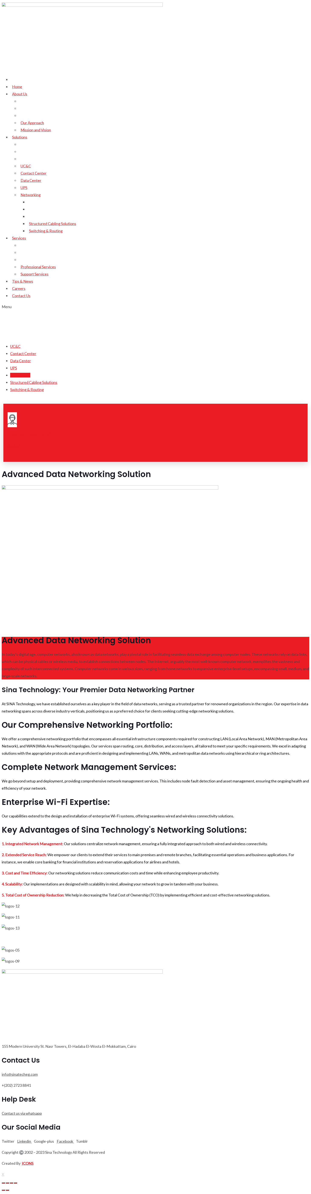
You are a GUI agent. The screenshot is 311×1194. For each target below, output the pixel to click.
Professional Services (38, 266)
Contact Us (21, 295)
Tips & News (22, 281)
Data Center (31, 180)
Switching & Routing (46, 230)
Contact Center (34, 173)
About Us (19, 94)
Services (19, 238)
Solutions (19, 137)
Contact (14, 446)
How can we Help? (30, 434)
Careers (18, 288)
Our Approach (32, 122)
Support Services (34, 274)
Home (17, 86)
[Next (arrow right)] (7, 1190)
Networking (31, 194)
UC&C (26, 166)
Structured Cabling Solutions (52, 223)
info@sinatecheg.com (20, 1074)
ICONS (27, 1163)
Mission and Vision (36, 130)
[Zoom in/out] (15, 1183)
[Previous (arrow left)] (3, 1190)
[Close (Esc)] (3, 1183)
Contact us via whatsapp (22, 1113)
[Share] (7, 1183)
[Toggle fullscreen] (11, 1183)
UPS (24, 187)
